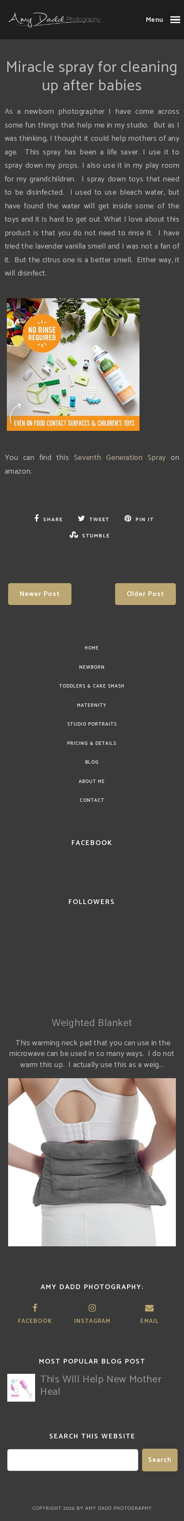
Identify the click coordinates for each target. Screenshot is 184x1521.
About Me (92, 782)
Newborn (92, 667)
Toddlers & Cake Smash (92, 686)
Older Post (145, 594)
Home (92, 648)
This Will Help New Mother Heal (100, 1385)
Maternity (92, 705)
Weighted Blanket (92, 1023)
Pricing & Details (91, 743)
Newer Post (40, 594)
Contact (92, 800)
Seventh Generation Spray (120, 457)
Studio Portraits (92, 724)
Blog (92, 762)
